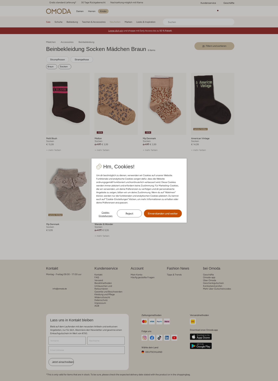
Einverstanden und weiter (163, 213)
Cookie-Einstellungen (105, 214)
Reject (129, 213)
